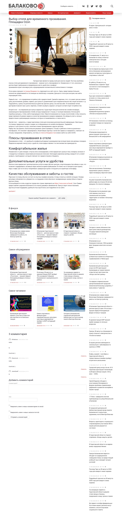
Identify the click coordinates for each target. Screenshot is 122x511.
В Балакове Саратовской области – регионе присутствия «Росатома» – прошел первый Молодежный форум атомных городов (47, 234)
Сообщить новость (66, 6)
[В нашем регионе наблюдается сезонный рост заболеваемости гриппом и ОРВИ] (105, 340)
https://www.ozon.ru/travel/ (64, 183)
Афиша (50, 13)
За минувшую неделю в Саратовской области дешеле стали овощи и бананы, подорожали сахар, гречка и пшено (74, 276)
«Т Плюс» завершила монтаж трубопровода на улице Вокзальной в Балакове (101, 399)
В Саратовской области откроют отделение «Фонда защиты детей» (73, 233)
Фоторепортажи (63, 13)
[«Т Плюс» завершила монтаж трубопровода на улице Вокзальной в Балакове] (105, 394)
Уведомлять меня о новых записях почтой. (24, 412)
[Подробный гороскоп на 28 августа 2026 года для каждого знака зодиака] (105, 476)
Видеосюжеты (91, 13)
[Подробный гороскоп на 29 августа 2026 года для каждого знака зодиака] (105, 213)
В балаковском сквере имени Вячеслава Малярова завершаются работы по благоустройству (20, 234)
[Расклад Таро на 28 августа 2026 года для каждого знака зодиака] (105, 466)
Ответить (83, 356)
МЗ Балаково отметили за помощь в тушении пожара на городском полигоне (101, 123)
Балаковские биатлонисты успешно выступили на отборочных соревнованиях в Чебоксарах (101, 256)
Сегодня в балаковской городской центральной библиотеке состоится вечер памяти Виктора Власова (73, 316)
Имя (10, 397)
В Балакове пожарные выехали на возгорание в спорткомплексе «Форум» (100, 159)
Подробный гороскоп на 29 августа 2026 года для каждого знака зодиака (101, 218)
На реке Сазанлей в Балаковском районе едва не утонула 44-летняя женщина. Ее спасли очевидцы (100, 182)
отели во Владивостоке (48, 133)
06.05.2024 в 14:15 (24, 371)
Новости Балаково (17, 13)
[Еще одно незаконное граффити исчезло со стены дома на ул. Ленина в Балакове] (105, 93)
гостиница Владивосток (31, 91)
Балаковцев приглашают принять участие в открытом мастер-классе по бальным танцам (20, 316)
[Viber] (11, 52)
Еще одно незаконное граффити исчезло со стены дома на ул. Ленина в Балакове (100, 98)
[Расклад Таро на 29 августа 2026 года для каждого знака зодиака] (105, 204)
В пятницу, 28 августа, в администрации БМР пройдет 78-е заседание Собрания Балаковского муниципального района (47, 276)
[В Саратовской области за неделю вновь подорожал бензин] (105, 441)
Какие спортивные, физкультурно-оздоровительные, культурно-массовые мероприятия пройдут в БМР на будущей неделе (47, 318)
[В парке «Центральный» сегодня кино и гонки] (98, 23)
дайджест (12, 191)
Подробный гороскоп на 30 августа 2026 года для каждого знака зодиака (101, 46)
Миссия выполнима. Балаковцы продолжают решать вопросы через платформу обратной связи (100, 170)
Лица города (106, 13)
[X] (11, 48)
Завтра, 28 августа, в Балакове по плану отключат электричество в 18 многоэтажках (100, 333)
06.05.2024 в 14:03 (23, 339)
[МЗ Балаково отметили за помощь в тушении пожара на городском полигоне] (105, 118)
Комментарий (13, 383)
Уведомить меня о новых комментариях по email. (27, 406)
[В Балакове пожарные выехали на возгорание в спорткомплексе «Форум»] (105, 154)
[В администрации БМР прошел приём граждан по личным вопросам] (105, 317)
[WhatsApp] (12, 56)
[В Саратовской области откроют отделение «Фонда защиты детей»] (74, 221)
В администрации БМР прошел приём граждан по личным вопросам (99, 322)
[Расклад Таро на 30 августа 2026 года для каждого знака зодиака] (98, 32)
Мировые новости (36, 13)
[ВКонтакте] (11, 34)
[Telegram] (11, 43)
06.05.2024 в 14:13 (23, 358)
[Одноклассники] (11, 39)
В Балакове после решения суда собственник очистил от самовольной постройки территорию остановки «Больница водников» (100, 195)
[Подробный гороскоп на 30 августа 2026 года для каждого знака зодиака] (98, 41)
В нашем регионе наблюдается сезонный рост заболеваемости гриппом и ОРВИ (100, 345)
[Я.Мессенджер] (11, 30)
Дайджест (77, 13)
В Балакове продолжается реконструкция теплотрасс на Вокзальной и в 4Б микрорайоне (100, 134)
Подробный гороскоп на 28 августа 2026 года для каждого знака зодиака (101, 480)
